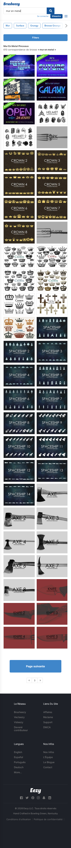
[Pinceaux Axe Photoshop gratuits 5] (52, 542)
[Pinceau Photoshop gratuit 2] (19, 614)
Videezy (18, 722)
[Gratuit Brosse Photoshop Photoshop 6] (19, 399)
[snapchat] (43, 797)
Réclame (48, 717)
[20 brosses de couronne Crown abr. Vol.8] (52, 280)
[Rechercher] (50, 10)
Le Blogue (48, 762)
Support (47, 722)
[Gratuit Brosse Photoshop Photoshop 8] (19, 423)
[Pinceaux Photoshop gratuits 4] (19, 638)
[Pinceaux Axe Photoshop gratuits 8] (19, 590)
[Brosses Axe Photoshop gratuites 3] (52, 518)
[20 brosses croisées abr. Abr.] (52, 304)
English (18, 752)
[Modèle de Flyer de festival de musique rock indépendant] (19, 90)
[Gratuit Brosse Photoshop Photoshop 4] (19, 376)
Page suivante (35, 666)
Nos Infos (48, 752)
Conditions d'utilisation (18, 819)
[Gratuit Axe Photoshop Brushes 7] (52, 566)
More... (18, 772)
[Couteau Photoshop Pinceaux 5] (52, 638)
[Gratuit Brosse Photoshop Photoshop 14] (19, 495)
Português (20, 762)
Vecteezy (19, 717)
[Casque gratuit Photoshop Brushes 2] (19, 137)
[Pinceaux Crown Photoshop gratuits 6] (19, 209)
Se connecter (43, 16)
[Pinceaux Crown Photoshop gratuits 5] (52, 185)
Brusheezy (20, 712)
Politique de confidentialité (48, 819)
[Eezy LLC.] (35, 791)
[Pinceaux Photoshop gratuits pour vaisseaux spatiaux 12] (19, 471)
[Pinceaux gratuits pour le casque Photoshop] (52, 113)
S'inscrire (56, 16)
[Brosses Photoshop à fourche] (52, 137)
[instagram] (38, 797)
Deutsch (18, 767)
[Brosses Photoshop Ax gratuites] (52, 495)
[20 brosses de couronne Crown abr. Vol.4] (19, 304)
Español (18, 757)
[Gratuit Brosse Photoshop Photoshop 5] (52, 376)
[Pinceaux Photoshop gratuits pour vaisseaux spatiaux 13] (52, 471)
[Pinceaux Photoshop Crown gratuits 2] (19, 161)
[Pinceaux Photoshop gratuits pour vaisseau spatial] (52, 328)
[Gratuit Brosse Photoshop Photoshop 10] (19, 447)
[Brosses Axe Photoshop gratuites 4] (19, 542)
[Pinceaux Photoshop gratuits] (52, 590)
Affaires (47, 712)
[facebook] (21, 797)
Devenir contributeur (21, 729)
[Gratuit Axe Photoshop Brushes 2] (19, 518)
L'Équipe (48, 757)
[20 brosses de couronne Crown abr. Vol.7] (19, 256)
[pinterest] (32, 797)
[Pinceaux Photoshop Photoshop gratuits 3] (52, 161)
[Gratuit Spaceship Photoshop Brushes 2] (19, 352)
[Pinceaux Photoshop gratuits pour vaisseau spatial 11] (52, 447)
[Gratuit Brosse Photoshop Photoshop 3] (52, 352)
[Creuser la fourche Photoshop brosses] (52, 233)
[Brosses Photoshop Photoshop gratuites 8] (19, 233)
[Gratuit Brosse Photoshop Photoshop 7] (52, 399)
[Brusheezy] (11, 4)
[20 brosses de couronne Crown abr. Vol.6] (19, 280)
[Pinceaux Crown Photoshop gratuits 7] (52, 209)
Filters (35, 37)
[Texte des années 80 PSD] (19, 66)
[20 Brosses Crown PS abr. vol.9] (19, 328)
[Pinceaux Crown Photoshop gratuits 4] (19, 185)
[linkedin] (49, 797)
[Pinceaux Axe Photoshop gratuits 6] (19, 566)
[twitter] (27, 797)
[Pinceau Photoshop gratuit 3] (52, 614)
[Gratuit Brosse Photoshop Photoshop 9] (52, 423)
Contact (47, 767)
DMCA (47, 727)
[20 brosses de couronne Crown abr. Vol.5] (52, 256)
